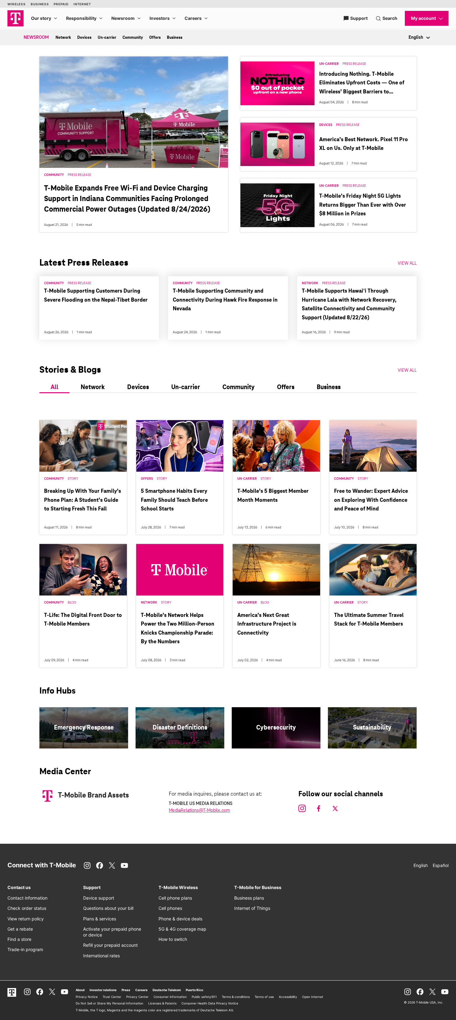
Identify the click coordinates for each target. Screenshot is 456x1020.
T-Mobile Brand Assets (93, 795)
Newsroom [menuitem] (36, 37)
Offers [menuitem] (155, 37)
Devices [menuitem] (84, 37)
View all (407, 371)
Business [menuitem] (174, 37)
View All (407, 263)
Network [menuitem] (63, 37)
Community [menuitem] (133, 37)
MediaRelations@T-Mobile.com (199, 810)
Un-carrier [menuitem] (107, 37)
